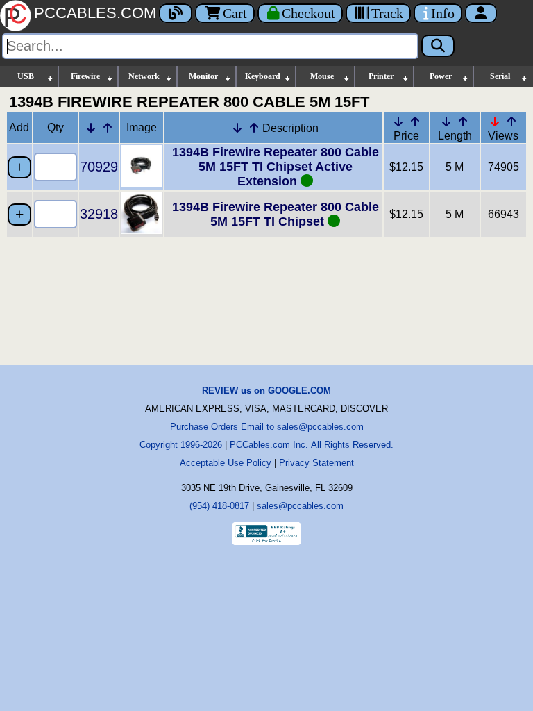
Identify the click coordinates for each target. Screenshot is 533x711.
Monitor (203, 76)
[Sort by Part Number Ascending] (107, 127)
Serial (500, 76)
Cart (235, 13)
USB (25, 76)
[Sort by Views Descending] (495, 121)
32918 (99, 213)
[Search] (438, 46)
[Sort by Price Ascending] (415, 121)
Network (144, 76)
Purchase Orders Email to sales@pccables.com (267, 426)
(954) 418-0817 (219, 506)
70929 (99, 166)
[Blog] (175, 13)
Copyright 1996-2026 (180, 445)
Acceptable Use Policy (225, 463)
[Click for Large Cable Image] (141, 183)
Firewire (85, 76)
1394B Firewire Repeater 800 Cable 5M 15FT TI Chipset (275, 214)
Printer (381, 76)
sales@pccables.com (300, 506)
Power (441, 76)
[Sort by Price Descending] (398, 121)
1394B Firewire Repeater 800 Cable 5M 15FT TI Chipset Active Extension (275, 166)
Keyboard (262, 76)
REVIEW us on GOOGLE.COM (266, 390)
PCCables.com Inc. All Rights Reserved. (312, 445)
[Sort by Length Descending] (446, 121)
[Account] (481, 13)
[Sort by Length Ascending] (463, 121)
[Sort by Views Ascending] (511, 121)
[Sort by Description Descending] (237, 127)
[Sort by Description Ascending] (254, 127)
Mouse (322, 76)
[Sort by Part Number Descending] (91, 127)
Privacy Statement (316, 463)
